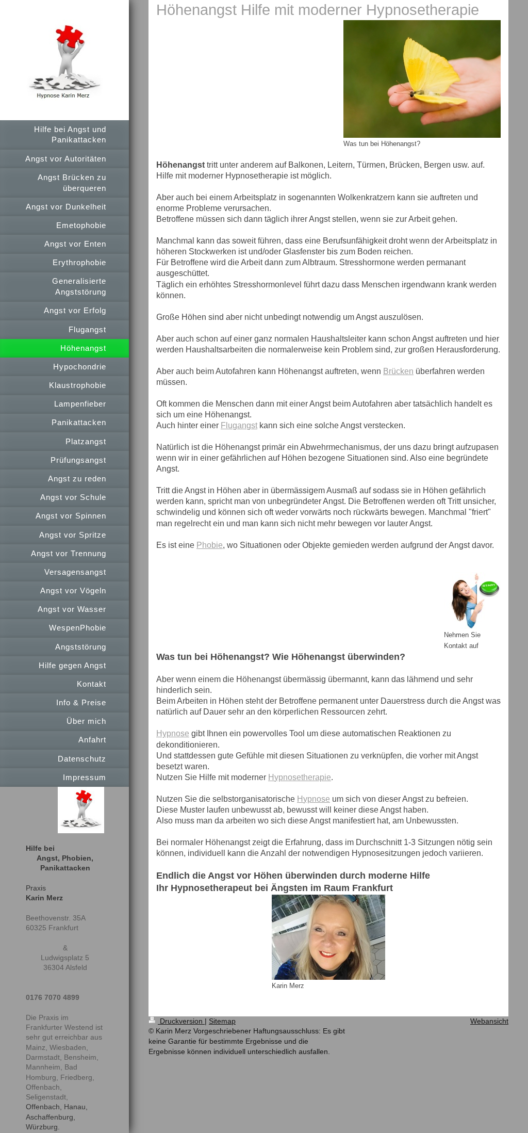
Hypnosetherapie (299, 777)
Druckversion (181, 1021)
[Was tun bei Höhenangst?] (422, 79)
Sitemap (222, 1021)
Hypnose (172, 733)
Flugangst (239, 425)
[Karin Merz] (328, 937)
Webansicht (489, 1021)
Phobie (209, 545)
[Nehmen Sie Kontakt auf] (472, 600)
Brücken (398, 371)
